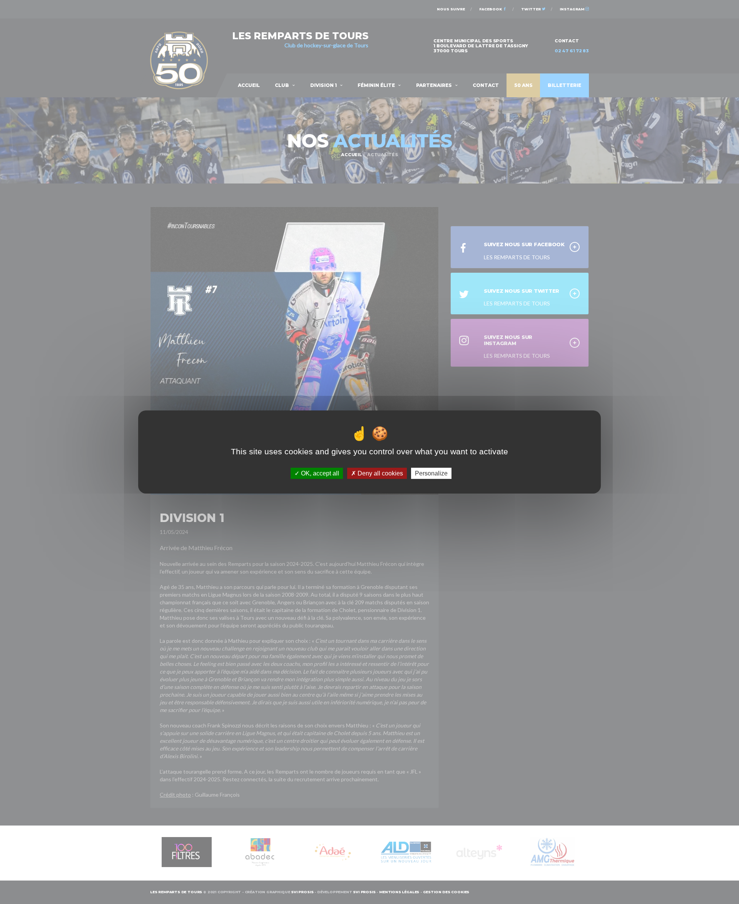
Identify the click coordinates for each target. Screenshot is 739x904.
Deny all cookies (379, 473)
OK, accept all (319, 473)
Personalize (431, 473)
